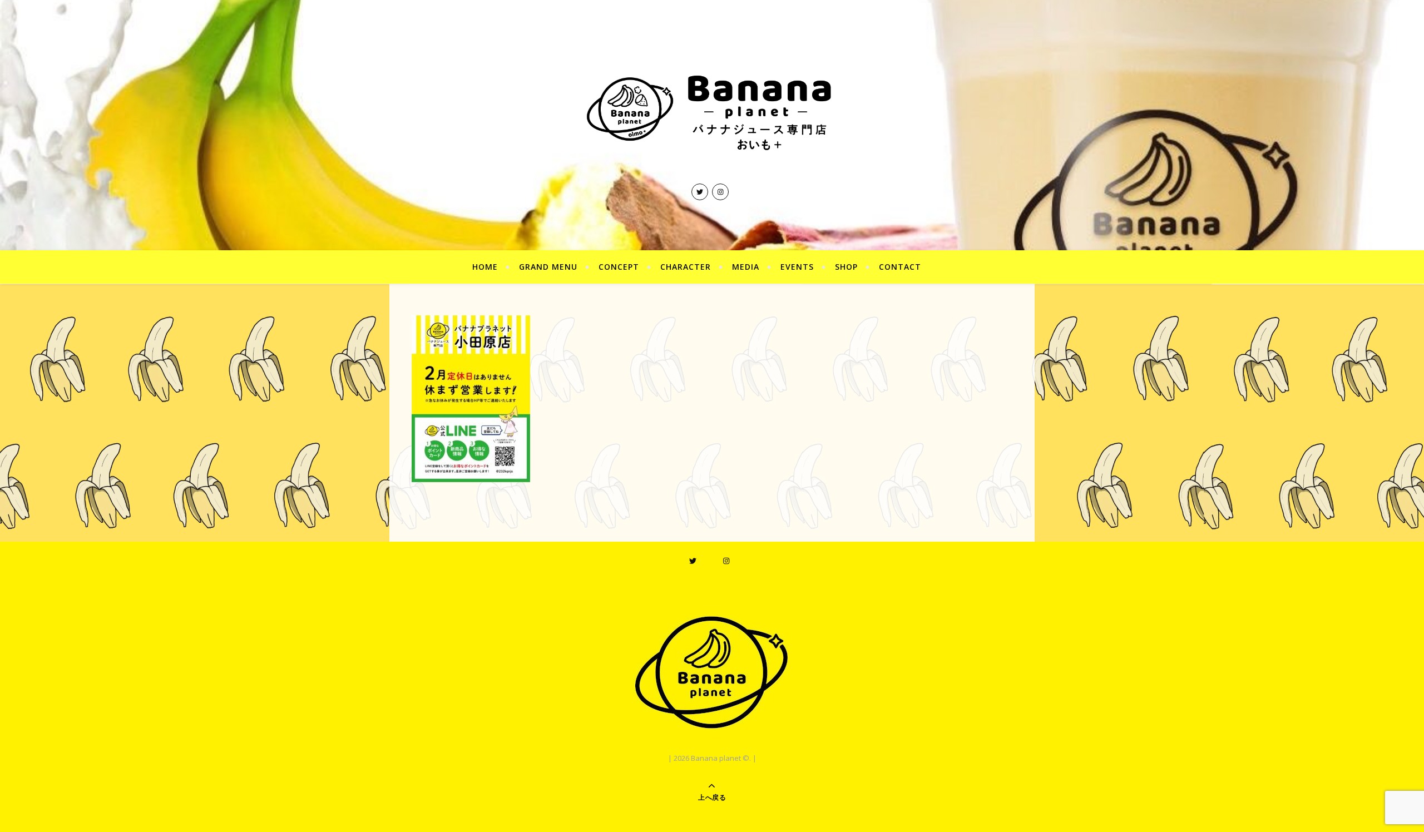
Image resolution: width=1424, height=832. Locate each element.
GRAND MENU (548, 266)
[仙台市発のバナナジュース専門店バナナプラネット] (712, 110)
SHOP (846, 266)
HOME (485, 266)
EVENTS (797, 266)
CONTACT (900, 266)
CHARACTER (685, 266)
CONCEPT (619, 266)
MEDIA (745, 266)
